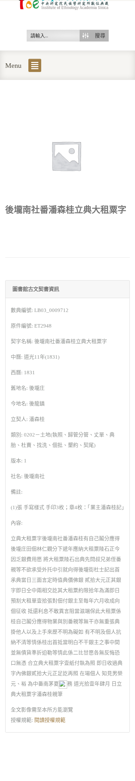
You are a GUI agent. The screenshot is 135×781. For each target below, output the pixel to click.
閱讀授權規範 (49, 720)
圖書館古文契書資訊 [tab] (35, 289)
